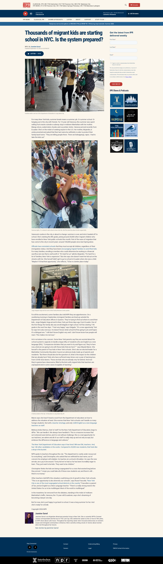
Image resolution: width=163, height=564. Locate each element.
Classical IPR (39, 19)
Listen (69, 19)
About (78, 19)
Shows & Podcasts (55, 19)
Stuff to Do (99, 19)
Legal (89, 548)
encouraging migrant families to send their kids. (79, 249)
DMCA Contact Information (121, 548)
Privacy (115, 544)
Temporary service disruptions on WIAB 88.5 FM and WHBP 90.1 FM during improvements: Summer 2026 (81, 24)
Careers (65, 548)
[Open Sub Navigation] (31, 19)
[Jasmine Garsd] (29, 518)
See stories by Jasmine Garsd (46, 528)
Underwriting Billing (94, 544)
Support (88, 19)
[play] (25, 14)
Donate (135, 5)
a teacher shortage (59, 423)
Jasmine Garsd (35, 47)
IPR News (26, 19)
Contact (65, 544)
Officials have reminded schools (43, 246)
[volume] (31, 14)
